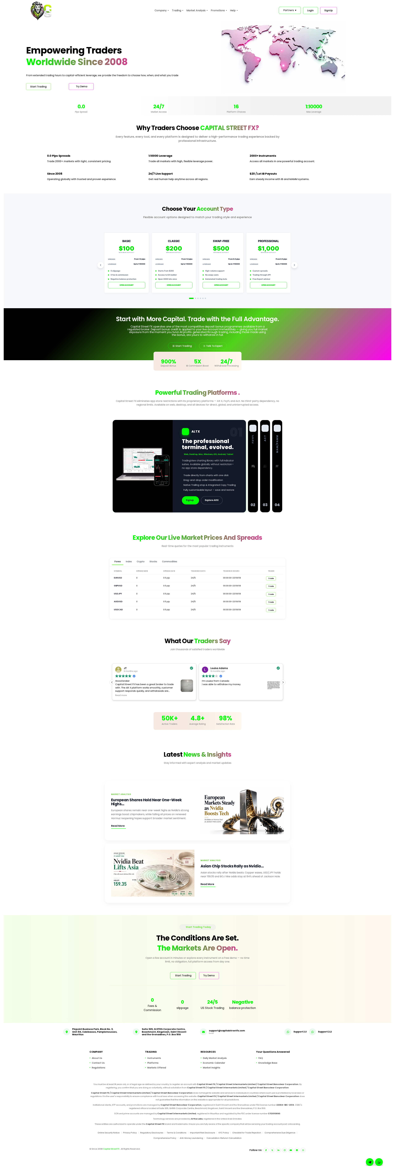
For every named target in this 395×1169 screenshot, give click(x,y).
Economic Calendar (214, 1062)
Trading (176, 10)
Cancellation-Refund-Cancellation (224, 1138)
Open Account (127, 285)
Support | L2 (325, 1031)
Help (233, 10)
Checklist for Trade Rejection (246, 1132)
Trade (271, 578)
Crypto (141, 561)
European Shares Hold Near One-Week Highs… (146, 801)
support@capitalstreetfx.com (227, 1030)
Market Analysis (196, 10)
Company (161, 10)
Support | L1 (300, 1031)
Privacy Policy (130, 1132)
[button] (283, 682)
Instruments (154, 1057)
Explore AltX (212, 500)
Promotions (218, 10)
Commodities (169, 561)
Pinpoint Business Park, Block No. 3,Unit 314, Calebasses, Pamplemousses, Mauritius (94, 1032)
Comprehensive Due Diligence (280, 1132)
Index (129, 561)
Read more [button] (208, 695)
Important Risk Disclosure (202, 1132)
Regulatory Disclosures (151, 1132)
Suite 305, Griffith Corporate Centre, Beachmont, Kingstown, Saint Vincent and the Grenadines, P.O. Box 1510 (164, 1032)
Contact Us (98, 1062)
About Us (97, 1057)
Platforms (152, 1062)
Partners (289, 10)
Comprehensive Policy (165, 1138)
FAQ (260, 1057)
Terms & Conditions (176, 1132)
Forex (117, 561)
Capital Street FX (111, 1148)
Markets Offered (156, 1067)
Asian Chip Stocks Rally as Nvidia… (232, 866)
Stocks (153, 561)
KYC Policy (224, 1132)
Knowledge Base (267, 1062)
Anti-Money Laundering (191, 1138)
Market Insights (211, 1067)
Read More (118, 826)
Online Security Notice (109, 1132)
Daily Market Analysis (215, 1057)
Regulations (98, 1067)
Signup (190, 500)
